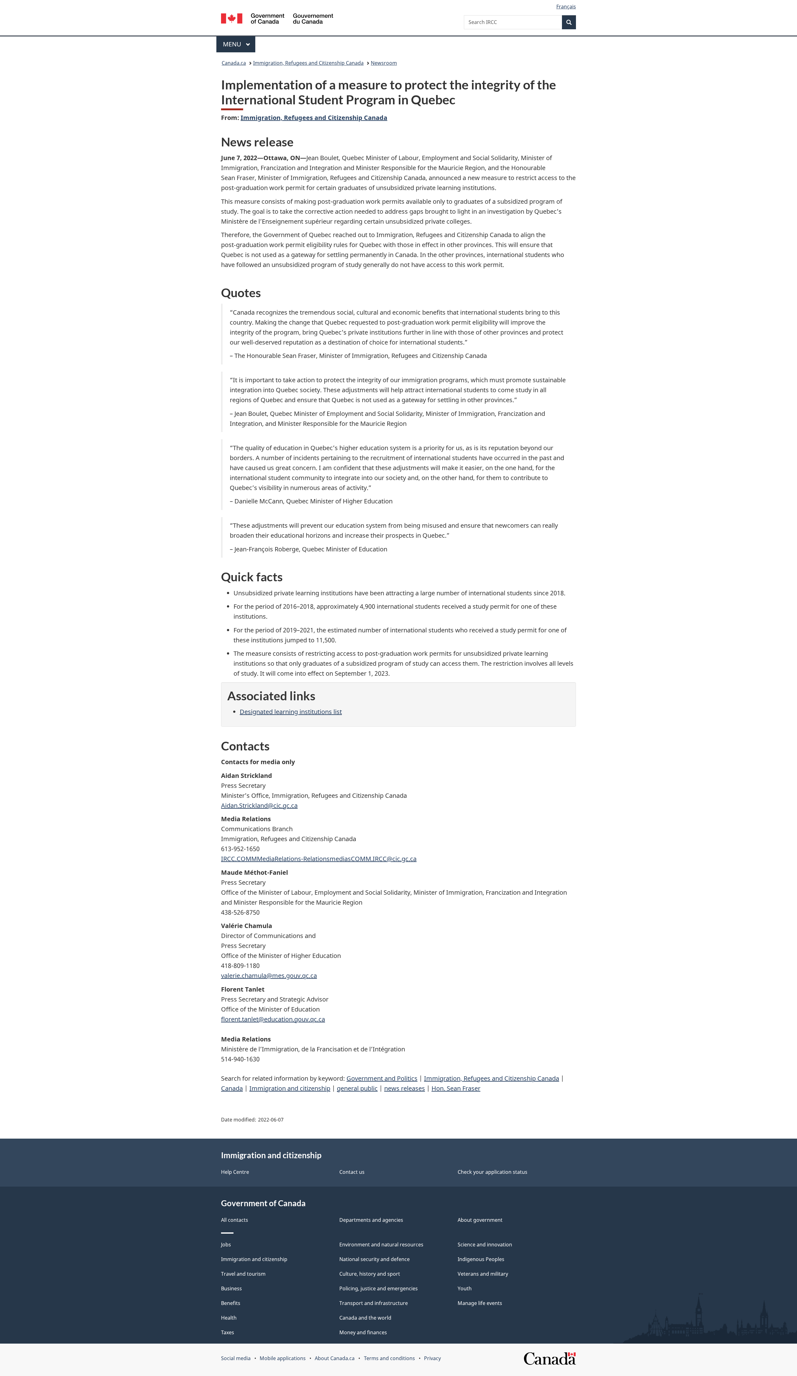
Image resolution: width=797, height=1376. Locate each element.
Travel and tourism (243, 1273)
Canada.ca (234, 63)
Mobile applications (283, 1358)
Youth (465, 1288)
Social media (236, 1358)
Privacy (432, 1358)
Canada (232, 1088)
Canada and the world (365, 1317)
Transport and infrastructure (373, 1303)
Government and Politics (382, 1078)
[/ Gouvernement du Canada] (277, 19)
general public (357, 1088)
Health (229, 1317)
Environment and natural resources (381, 1244)
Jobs (226, 1244)
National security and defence (374, 1259)
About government (480, 1219)
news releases (404, 1088)
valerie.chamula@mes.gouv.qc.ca (269, 975)
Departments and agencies (371, 1219)
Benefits (230, 1303)
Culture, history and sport (369, 1273)
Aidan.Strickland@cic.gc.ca (259, 805)
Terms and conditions (389, 1358)
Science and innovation (485, 1244)
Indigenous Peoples (481, 1259)
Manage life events (480, 1303)
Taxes (227, 1332)
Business (231, 1288)
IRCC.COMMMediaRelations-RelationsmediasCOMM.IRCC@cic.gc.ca (319, 859)
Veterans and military (483, 1273)
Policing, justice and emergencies (378, 1288)
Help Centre (235, 1172)
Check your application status (492, 1172)
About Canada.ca (335, 1358)
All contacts (234, 1219)
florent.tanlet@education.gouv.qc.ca (273, 1019)
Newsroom (384, 63)
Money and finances (363, 1332)
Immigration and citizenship (289, 1088)
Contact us (352, 1172)
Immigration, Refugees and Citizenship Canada (308, 63)
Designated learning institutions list (291, 711)
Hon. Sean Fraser (456, 1088)
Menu (233, 44)
